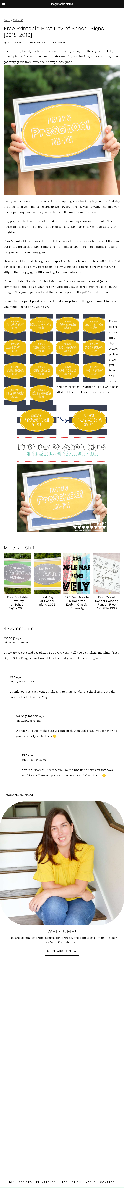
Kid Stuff (18, 20)
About (90, 1182)
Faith (76, 1182)
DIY (12, 1182)
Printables (46, 1182)
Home (7, 20)
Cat (9, 42)
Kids (64, 1182)
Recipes (25, 1182)
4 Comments (58, 42)
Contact (107, 1182)
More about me (60, 951)
